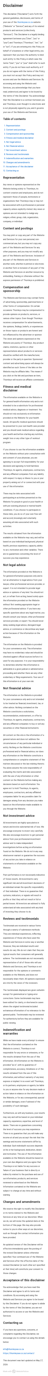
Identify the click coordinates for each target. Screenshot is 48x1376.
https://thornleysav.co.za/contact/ (19, 1353)
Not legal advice (13, 142)
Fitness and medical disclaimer (20, 138)
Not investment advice (16, 150)
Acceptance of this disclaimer (19, 166)
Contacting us (12, 170)
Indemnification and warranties (20, 158)
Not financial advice (15, 146)
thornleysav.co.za (25, 22)
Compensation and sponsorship (20, 134)
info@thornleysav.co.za (13, 1349)
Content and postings (16, 130)
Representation (13, 125)
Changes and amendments (18, 162)
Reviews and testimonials (17, 154)
